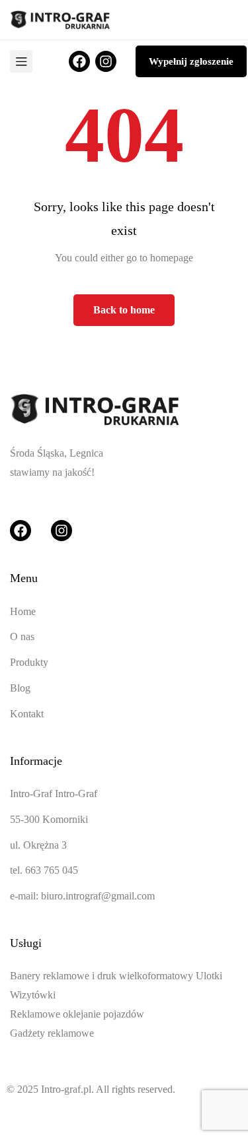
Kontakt (27, 713)
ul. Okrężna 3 (38, 845)
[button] (191, 61)
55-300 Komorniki (49, 819)
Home (23, 611)
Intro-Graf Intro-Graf (53, 793)
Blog (20, 688)
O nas (22, 636)
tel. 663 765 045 (44, 870)
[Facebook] (79, 61)
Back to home (124, 309)
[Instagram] (105, 61)
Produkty (29, 662)
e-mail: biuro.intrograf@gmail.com (82, 895)
